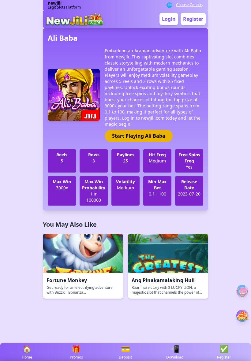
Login (169, 19)
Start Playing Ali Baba (138, 135)
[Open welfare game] (242, 316)
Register (193, 19)
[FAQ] (242, 291)
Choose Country (189, 4)
